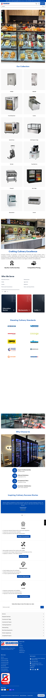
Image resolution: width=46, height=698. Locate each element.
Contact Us (21, 648)
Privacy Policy (30, 695)
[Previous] (2, 291)
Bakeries (26, 284)
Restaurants (26, 279)
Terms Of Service (23, 695)
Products (21, 645)
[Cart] (36, 3)
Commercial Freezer (5, 662)
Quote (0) (45, 522)
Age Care (26, 282)
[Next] (8, 291)
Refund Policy (21, 652)
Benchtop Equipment (5, 667)
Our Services (23, 556)
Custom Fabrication (23, 576)
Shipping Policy (22, 650)
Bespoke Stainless (4, 658)
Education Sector (5, 279)
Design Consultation (23, 536)
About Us (21, 647)
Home (20, 643)
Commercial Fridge (4, 660)
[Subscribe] (42, 607)
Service (2, 657)
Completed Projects (5, 670)
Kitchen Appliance (4, 669)
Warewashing (3, 665)
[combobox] (23, 6)
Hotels (2, 284)
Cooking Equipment (4, 663)
